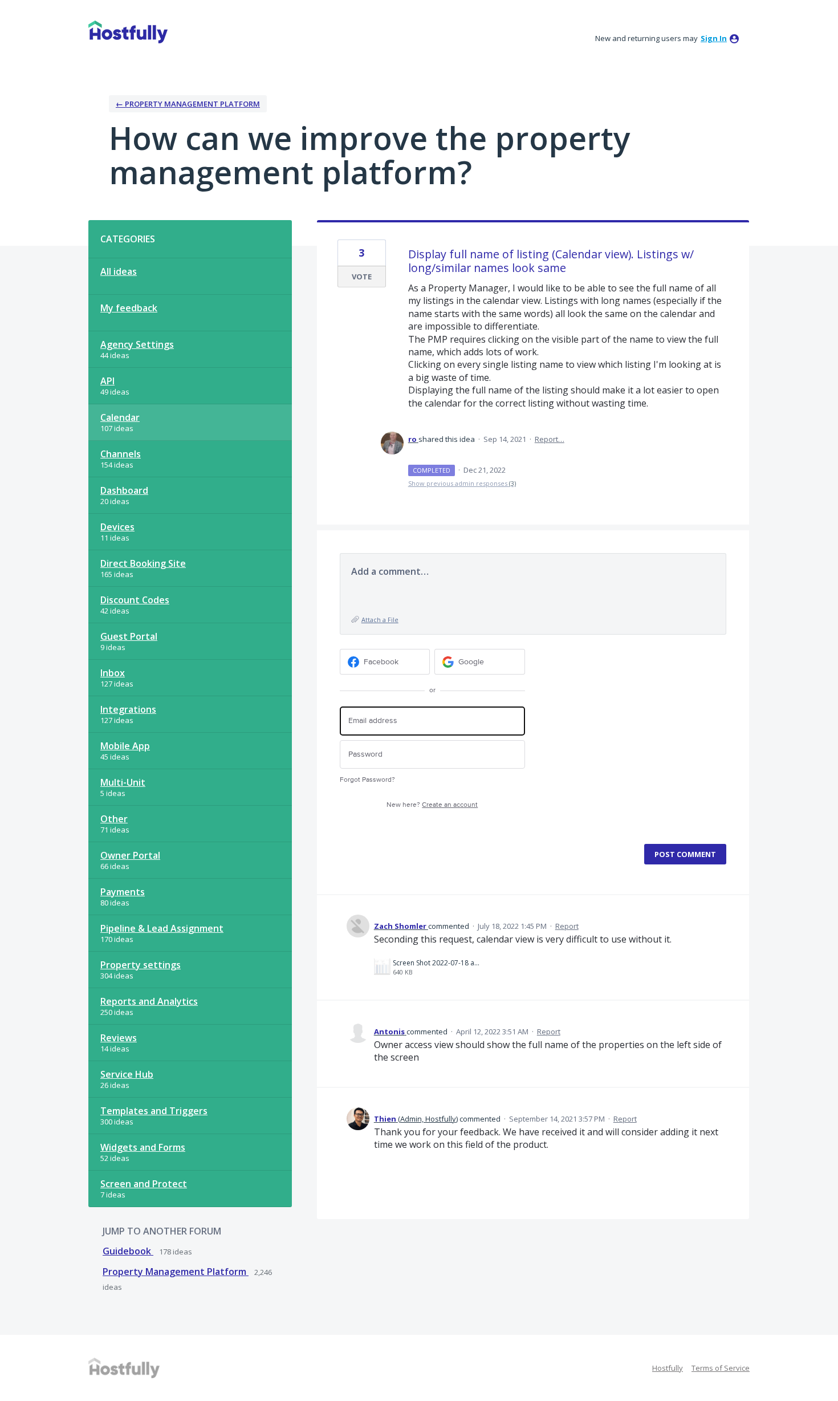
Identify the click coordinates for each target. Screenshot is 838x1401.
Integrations (128, 709)
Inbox (112, 673)
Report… (549, 439)
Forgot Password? (367, 779)
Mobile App (125, 746)
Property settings (140, 965)
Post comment (685, 854)
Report (567, 926)
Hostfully (667, 1368)
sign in (714, 38)
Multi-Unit (122, 782)
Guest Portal (128, 636)
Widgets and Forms (142, 1147)
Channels (120, 454)
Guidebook (128, 1251)
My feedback (128, 308)
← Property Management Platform (188, 104)
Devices (117, 527)
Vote (362, 276)
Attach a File (379, 619)
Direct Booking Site (143, 563)
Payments (122, 892)
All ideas (118, 271)
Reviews (118, 1038)
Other (114, 819)
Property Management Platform (176, 1271)
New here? (432, 805)
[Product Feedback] (128, 32)
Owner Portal (130, 855)
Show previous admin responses (462, 483)
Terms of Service (720, 1368)
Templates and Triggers (154, 1110)
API (107, 381)
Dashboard (124, 490)
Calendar (120, 417)
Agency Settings (137, 344)
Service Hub (126, 1074)
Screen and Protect (143, 1183)
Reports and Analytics (149, 1001)
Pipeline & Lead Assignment (161, 928)
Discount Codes (134, 600)
